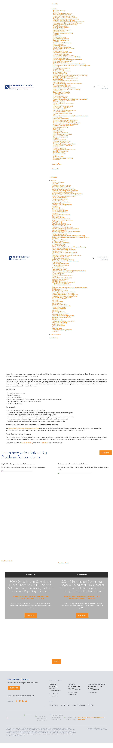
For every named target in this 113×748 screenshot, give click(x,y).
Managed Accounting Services (63, 33)
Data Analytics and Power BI (62, 134)
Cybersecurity (57, 90)
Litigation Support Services (62, 30)
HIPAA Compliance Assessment (63, 103)
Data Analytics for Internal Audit (63, 55)
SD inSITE (56, 146)
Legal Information (79, 705)
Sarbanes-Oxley (42, 596)
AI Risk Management (60, 73)
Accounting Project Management (64, 16)
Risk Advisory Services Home (62, 52)
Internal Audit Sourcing (61, 58)
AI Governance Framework (62, 71)
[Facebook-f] (17, 701)
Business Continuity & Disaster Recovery (66, 89)
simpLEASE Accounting (60, 151)
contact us (44, 443)
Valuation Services (59, 31)
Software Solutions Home (61, 141)
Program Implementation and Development (67, 83)
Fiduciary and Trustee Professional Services (67, 23)
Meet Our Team (58, 50)
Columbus (71, 684)
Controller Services (59, 37)
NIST (54, 114)
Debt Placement (58, 44)
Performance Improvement (62, 47)
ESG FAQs (56, 66)
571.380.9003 (93, 692)
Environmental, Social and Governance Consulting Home (71, 65)
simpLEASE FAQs (58, 152)
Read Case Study (6, 561)
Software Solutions (59, 139)
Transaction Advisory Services (63, 158)
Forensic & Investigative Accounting (65, 24)
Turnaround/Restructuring (62, 43)
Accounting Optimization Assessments (65, 124)
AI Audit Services (58, 69)
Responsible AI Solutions (61, 68)
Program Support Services (62, 85)
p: (49, 693)
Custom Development (60, 137)
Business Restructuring (61, 40)
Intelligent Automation (60, 132)
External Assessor (59, 82)
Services (54, 9)
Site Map (91, 705)
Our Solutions (57, 131)
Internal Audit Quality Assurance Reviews (66, 57)
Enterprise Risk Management (62, 61)
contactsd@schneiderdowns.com (24, 696)
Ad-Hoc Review (58, 79)
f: (68, 695)
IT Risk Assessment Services (62, 113)
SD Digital (56, 128)
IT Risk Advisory (58, 95)
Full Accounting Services (61, 38)
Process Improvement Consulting (64, 121)
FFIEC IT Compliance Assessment (64, 100)
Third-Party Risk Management (63, 76)
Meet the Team (58, 156)
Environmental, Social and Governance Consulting (69, 64)
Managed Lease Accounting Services (65, 17)
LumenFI (56, 138)
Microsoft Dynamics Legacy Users (64, 144)
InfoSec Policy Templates (61, 107)
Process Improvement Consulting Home (66, 123)
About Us (55, 4)
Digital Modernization (60, 135)
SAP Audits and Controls (61, 118)
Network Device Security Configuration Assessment (70, 99)
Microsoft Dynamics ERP (61, 142)
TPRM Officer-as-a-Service (62, 86)
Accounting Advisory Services (62, 13)
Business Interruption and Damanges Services (68, 21)
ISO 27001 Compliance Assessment (64, 110)
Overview (56, 12)
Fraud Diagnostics (59, 28)
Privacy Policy (53, 705)
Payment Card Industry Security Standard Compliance (70, 116)
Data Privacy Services (60, 97)
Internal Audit (19, 596)
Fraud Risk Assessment (60, 26)
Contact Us (55, 169)
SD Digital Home (58, 130)
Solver (55, 155)
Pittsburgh (52, 684)
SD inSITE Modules (59, 148)
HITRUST (56, 104)
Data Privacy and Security (61, 92)
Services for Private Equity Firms (63, 48)
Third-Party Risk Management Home (65, 78)
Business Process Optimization (63, 125)
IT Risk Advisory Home (60, 96)
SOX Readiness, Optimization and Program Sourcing (70, 75)
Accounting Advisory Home (62, 14)
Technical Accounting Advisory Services (66, 19)
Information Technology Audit (63, 106)
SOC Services (57, 117)
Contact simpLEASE (59, 154)
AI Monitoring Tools (60, 72)
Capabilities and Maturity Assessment (65, 80)
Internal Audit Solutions (61, 54)
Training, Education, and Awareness (65, 120)
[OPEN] (94, 87)
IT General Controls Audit (61, 93)
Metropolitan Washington (97, 684)
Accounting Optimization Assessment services (24, 428)
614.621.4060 (73, 692)
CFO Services (57, 36)
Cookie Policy (65, 705)
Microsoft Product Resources (62, 145)
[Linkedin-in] (23, 701)
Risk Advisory (30, 596)
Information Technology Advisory (64, 87)
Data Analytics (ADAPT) (60, 127)
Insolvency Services (59, 45)
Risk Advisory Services (60, 51)
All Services (56, 159)
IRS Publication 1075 (60, 109)
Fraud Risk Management (61, 27)
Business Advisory (59, 10)
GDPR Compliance (59, 102)
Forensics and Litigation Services (64, 20)
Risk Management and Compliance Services (67, 59)
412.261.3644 (54, 693)
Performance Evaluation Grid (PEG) (64, 149)
